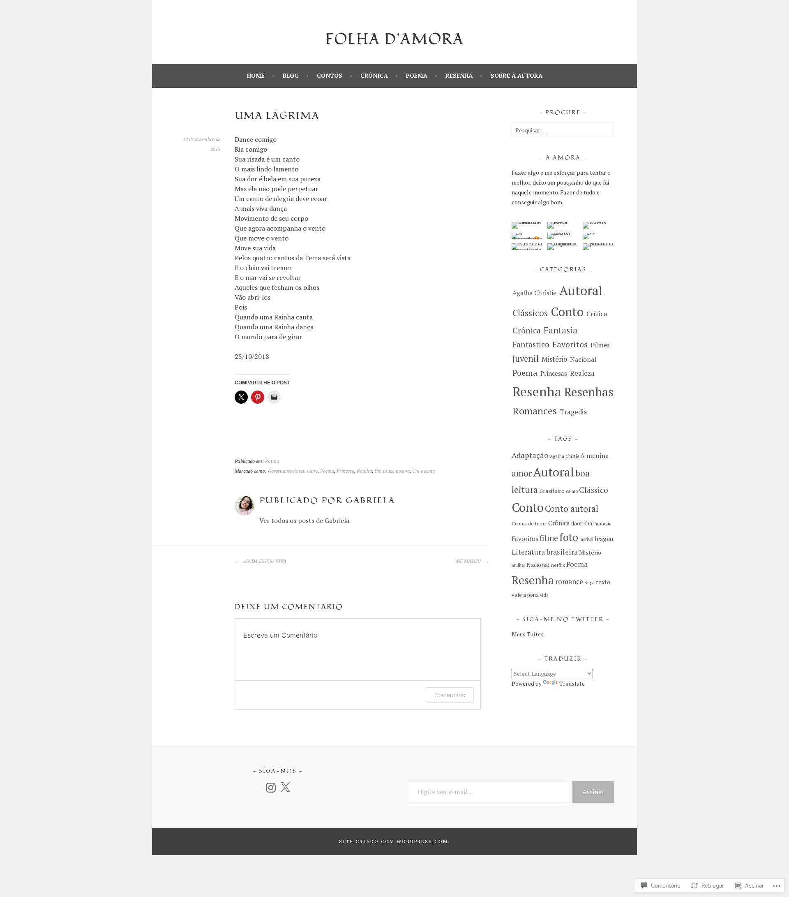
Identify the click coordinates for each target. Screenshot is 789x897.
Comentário (449, 694)
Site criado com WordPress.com (393, 841)
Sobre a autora (516, 75)
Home (256, 75)
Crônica (374, 75)
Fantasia (560, 330)
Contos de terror (529, 523)
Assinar (593, 791)
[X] (285, 787)
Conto (567, 311)
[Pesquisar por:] (563, 130)
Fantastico (530, 344)
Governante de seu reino (293, 471)
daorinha (581, 523)
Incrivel (586, 539)
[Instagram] (270, 787)
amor (522, 473)
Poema (416, 75)
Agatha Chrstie (564, 456)
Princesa (345, 471)
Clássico (593, 490)
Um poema (423, 471)
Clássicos (530, 313)
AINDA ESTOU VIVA (264, 561)
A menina (594, 455)
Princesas (553, 373)
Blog (291, 75)
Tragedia (573, 411)
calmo (572, 491)
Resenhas (589, 392)
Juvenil (525, 358)
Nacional (583, 359)
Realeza (582, 373)
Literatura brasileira (545, 552)
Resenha (459, 75)
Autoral (580, 290)
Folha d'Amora (394, 39)
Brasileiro (552, 491)
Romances (534, 410)
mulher (518, 565)
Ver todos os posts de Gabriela (304, 520)
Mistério (554, 359)
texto (603, 582)
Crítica (596, 313)
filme (549, 538)
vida (544, 595)
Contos (329, 75)
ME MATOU (469, 561)
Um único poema (392, 471)
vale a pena (525, 595)
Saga (589, 582)
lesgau (604, 538)
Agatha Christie (534, 293)
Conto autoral (571, 508)
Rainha (364, 471)
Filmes (600, 345)
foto (568, 537)
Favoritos (570, 344)
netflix (558, 565)
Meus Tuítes (528, 634)
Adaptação (530, 455)
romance (569, 581)
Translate (572, 683)
